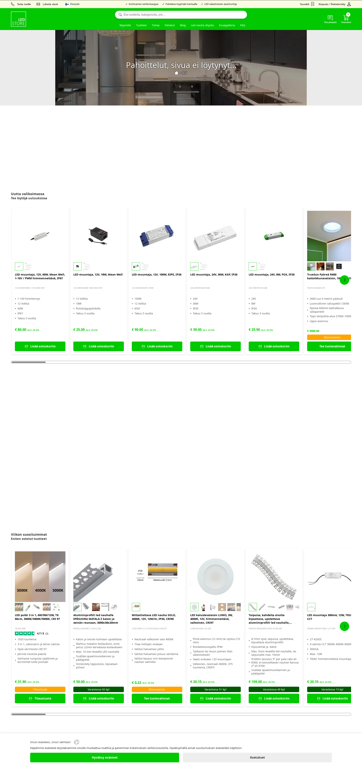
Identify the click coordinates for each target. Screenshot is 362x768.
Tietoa (156, 25)
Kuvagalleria (227, 25)
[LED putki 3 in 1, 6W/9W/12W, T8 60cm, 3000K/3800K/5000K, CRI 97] (40, 576)
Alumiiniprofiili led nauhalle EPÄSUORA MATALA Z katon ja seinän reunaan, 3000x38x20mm (95, 618)
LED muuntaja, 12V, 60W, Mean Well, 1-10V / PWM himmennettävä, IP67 (40, 276)
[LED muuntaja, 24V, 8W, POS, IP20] (274, 236)
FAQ (242, 25)
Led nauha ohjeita (202, 25)
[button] (40, 266)
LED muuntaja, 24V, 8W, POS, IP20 (272, 274)
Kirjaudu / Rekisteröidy (332, 4)
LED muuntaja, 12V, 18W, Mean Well (98, 274)
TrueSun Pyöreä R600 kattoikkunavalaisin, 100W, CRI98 (330, 276)
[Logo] (18, 19)
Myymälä (125, 25)
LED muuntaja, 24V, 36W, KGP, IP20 (213, 274)
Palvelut (170, 25)
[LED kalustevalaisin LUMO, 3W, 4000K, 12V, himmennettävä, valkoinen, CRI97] (215, 576)
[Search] (181, 15)
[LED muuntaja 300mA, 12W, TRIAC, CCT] (332, 576)
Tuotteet (141, 25)
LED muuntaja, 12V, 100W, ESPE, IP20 (156, 274)
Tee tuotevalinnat (332, 346)
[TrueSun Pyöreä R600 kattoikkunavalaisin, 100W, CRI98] (332, 236)
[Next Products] (344, 280)
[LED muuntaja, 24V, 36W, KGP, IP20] (215, 236)
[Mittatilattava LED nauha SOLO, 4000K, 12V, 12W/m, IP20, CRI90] (157, 576)
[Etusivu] (176, 73)
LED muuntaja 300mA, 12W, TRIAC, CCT (330, 617)
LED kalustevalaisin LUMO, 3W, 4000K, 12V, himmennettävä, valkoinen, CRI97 (211, 618)
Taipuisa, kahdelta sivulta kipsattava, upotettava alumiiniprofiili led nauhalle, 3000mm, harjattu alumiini (269, 618)
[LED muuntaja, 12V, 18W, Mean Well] (98, 236)
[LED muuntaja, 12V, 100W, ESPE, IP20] (157, 236)
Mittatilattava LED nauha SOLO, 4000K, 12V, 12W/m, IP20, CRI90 (154, 617)
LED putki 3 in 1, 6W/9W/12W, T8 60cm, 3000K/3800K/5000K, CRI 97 (37, 617)
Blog (183, 25)
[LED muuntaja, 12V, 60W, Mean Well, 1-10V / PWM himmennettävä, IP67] (40, 236)
